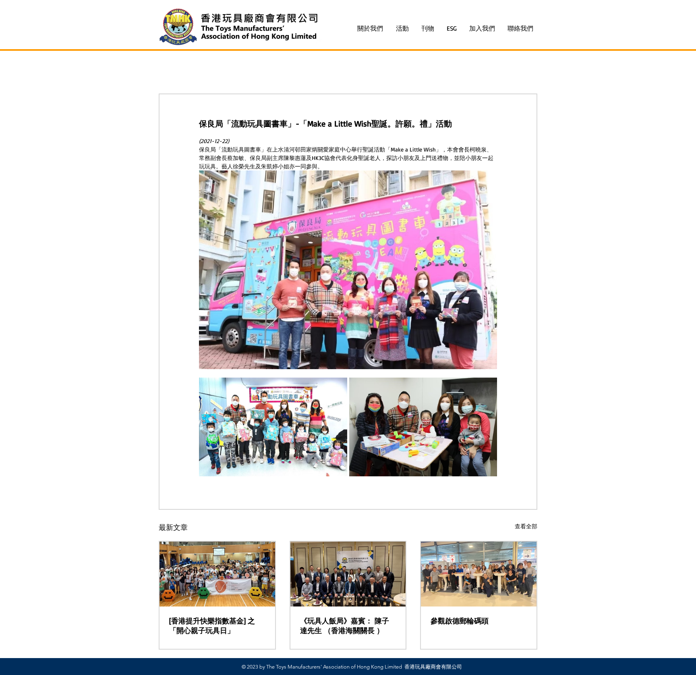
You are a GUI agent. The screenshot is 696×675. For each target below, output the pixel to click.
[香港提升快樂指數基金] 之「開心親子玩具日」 (212, 625)
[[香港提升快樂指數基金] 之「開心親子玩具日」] (217, 574)
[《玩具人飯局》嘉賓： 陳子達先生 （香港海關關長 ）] (348, 574)
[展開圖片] (273, 427)
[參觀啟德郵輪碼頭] (478, 574)
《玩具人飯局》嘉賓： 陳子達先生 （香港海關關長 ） (344, 625)
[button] (402, 28)
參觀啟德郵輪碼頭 (460, 620)
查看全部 (526, 526)
